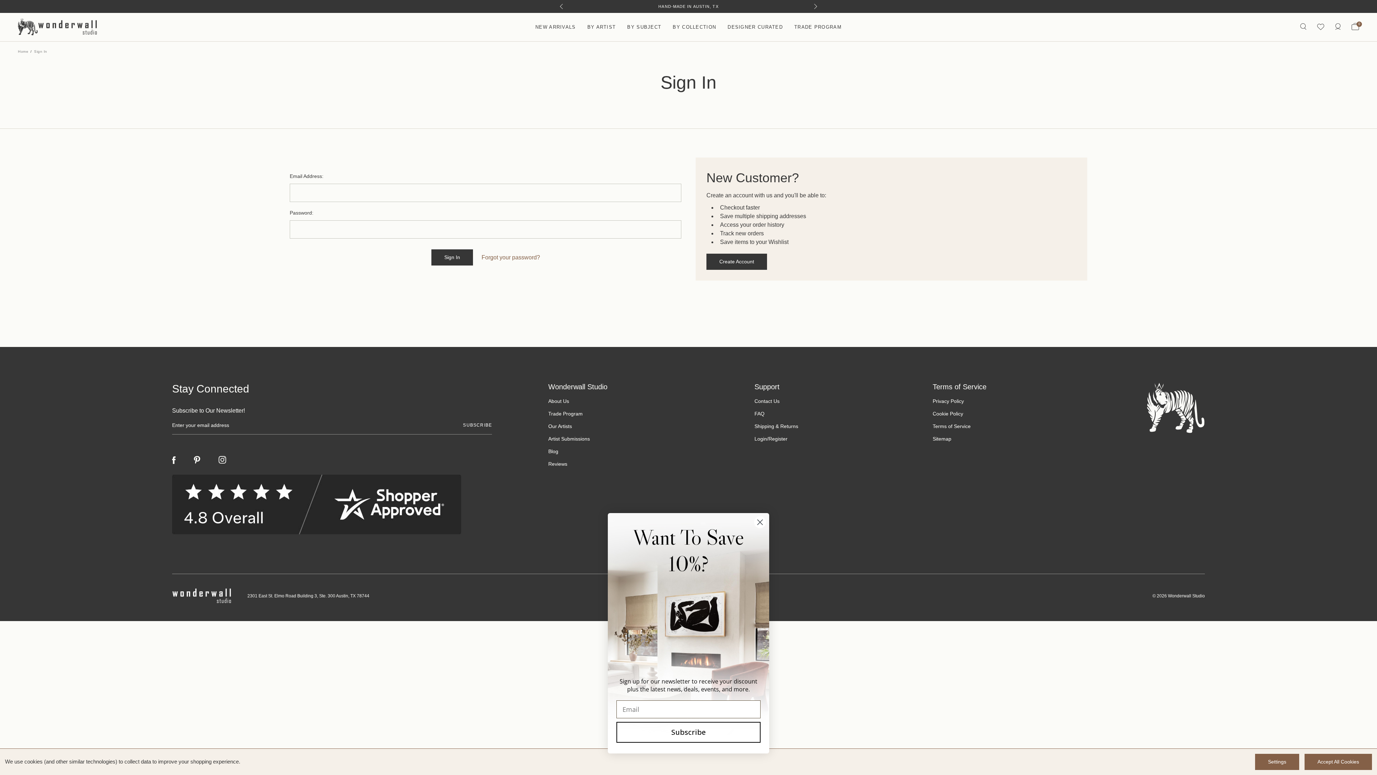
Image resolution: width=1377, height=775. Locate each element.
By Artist (601, 27)
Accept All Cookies (1338, 762)
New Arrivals (555, 27)
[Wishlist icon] (1320, 27)
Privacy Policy (948, 401)
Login (760, 439)
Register (777, 439)
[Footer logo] (1176, 408)
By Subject (644, 27)
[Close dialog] (760, 522)
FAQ (759, 414)
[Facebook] (174, 460)
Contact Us (767, 401)
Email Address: (306, 176)
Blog (553, 451)
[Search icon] (1303, 27)
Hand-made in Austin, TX (688, 6)
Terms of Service (952, 426)
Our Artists (560, 426)
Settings (1277, 762)
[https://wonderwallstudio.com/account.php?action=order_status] (1338, 27)
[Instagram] (222, 460)
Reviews (557, 464)
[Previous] (561, 6)
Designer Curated (755, 27)
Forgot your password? (511, 257)
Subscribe (688, 732)
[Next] (815, 6)
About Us (558, 401)
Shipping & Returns (776, 426)
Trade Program (818, 27)
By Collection (694, 27)
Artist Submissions (569, 439)
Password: (301, 213)
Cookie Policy (948, 414)
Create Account (736, 261)
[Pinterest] (197, 460)
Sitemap (942, 439)
